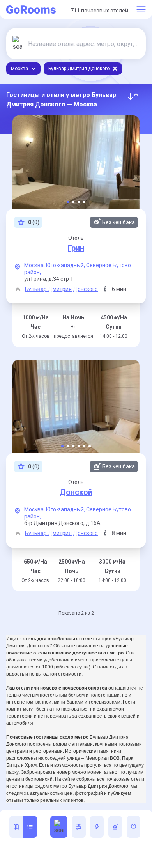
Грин (76, 248)
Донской (76, 492)
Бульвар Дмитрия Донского (61, 289)
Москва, (35, 265)
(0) (33, 222)
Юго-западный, (66, 265)
